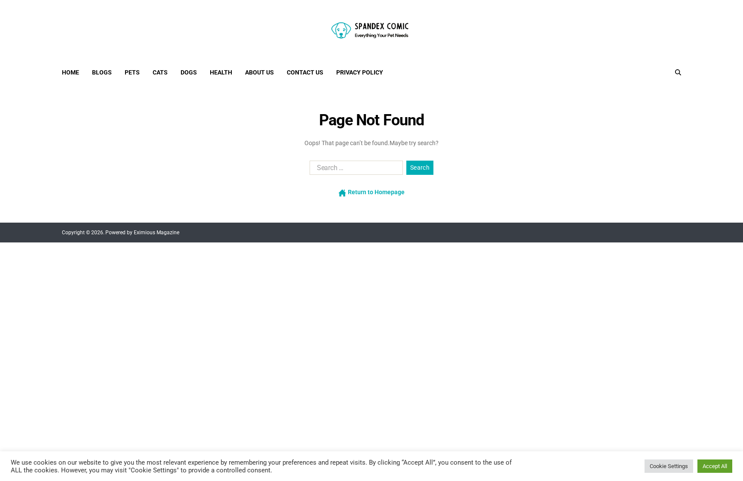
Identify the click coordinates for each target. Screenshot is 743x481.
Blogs (102, 72)
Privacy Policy (359, 72)
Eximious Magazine (156, 233)
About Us (259, 72)
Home (70, 72)
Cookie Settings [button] (669, 466)
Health (221, 72)
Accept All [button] (715, 466)
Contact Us (305, 72)
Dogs (189, 72)
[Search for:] (354, 170)
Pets (132, 72)
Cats (160, 72)
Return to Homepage (376, 192)
